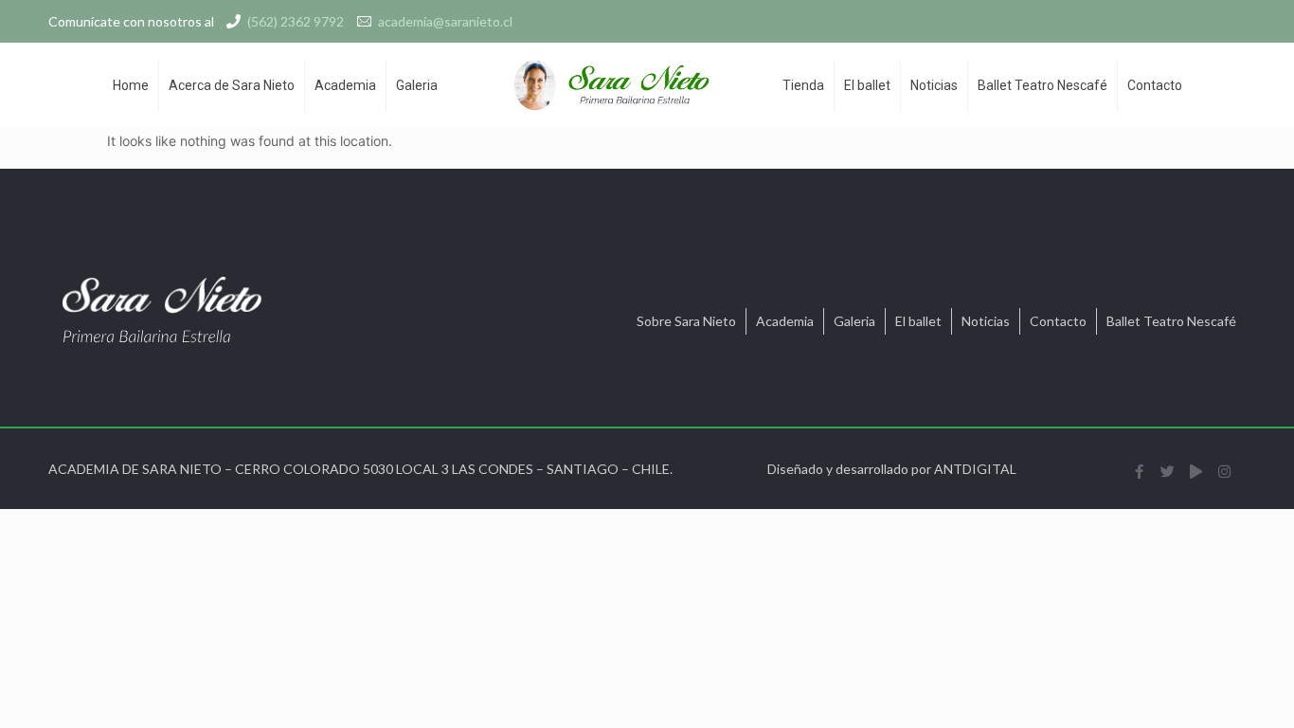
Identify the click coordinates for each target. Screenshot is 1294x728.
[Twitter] (1167, 471)
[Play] (1195, 471)
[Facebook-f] (1138, 471)
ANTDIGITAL (975, 469)
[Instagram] (1224, 471)
